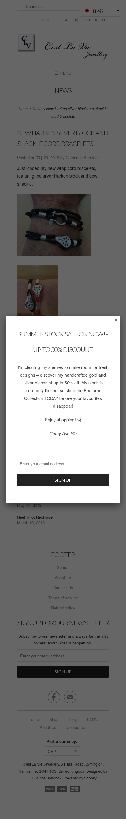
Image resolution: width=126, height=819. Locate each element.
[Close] (115, 320)
